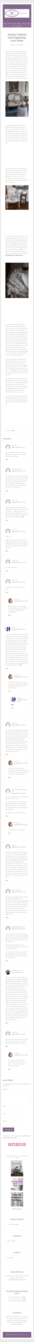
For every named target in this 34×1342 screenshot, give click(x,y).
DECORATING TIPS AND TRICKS (14, 255)
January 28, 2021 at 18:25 (21, 824)
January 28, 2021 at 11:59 (18, 531)
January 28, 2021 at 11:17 (18, 447)
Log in (27, 1334)
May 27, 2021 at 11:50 (17, 972)
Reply (6, 459)
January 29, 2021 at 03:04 (18, 847)
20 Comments (20, 44)
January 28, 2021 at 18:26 (21, 763)
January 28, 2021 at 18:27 (21, 601)
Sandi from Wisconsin (17, 927)
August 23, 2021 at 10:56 (21, 1055)
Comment (6, 1089)
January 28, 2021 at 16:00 (18, 725)
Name (5, 1106)
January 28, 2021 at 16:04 (18, 793)
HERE (24, 1297)
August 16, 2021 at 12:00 (18, 1034)
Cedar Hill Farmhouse (17, 13)
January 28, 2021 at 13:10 (18, 629)
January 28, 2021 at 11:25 (18, 471)
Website (5, 1121)
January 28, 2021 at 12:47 (18, 582)
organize (13, 430)
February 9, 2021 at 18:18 (18, 928)
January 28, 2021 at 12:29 (18, 562)
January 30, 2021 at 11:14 (18, 891)
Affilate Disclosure (17, 1209)
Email (4, 1113)
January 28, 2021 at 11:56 (18, 502)
